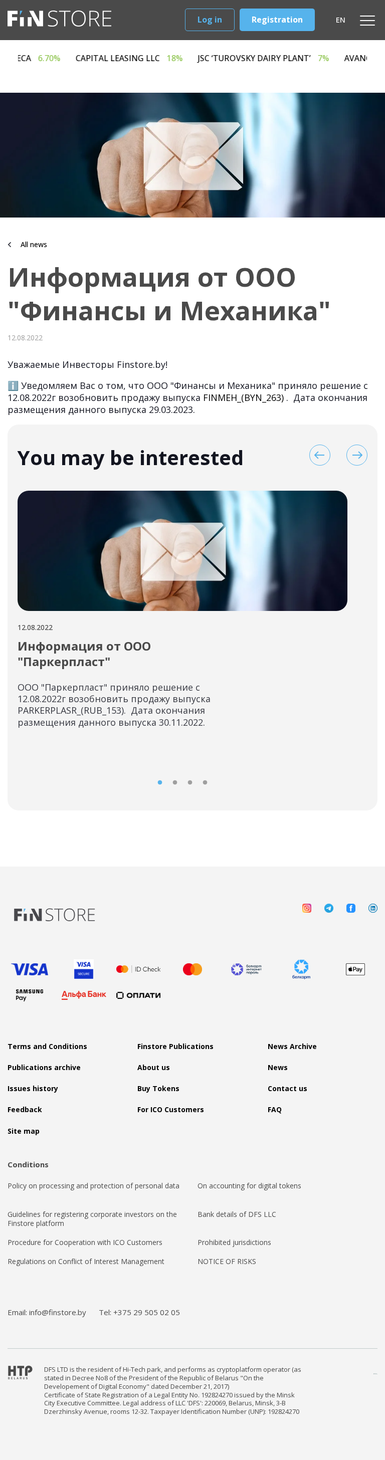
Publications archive (44, 1067)
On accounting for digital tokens (249, 1185)
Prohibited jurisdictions (234, 1242)
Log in (210, 19)
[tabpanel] (182, 615)
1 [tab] (160, 783)
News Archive (292, 1046)
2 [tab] (175, 783)
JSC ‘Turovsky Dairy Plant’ (291, 58)
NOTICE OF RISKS (227, 1261)
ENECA (61, 58)
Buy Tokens (158, 1088)
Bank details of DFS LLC (237, 1214)
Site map (24, 1131)
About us (153, 1067)
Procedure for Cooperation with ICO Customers (85, 1242)
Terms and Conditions (47, 1046)
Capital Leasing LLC (157, 58)
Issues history (33, 1088)
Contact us (287, 1088)
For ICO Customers (170, 1109)
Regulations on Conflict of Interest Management (86, 1261)
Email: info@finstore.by (47, 1312)
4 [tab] (205, 783)
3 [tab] (190, 783)
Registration (277, 19)
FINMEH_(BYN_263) (243, 397)
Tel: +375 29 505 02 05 (139, 1312)
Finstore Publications (175, 1046)
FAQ (275, 1109)
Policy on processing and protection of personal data (93, 1185)
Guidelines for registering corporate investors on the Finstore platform (92, 1219)
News (278, 1067)
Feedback (25, 1109)
